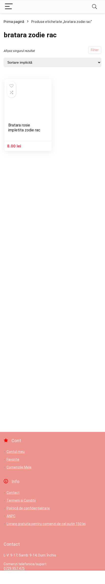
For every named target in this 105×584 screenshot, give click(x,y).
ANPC (11, 516)
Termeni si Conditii (21, 500)
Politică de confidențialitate (28, 508)
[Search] (94, 6)
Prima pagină (14, 22)
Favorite (13, 459)
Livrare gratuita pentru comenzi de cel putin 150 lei (46, 524)
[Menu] (9, 6)
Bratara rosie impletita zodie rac (24, 127)
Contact (13, 493)
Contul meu (16, 452)
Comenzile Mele (19, 467)
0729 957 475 (14, 568)
